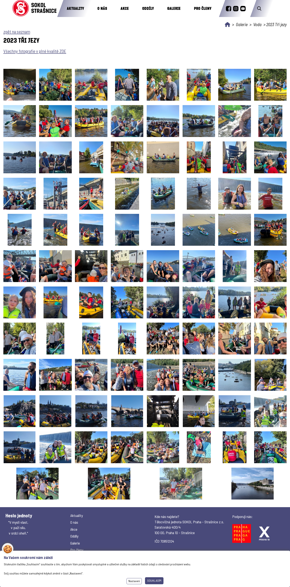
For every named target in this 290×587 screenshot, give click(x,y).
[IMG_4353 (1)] (270, 230)
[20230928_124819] (56, 194)
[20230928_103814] (127, 85)
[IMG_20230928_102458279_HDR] (235, 447)
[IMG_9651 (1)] (270, 338)
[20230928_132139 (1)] (20, 230)
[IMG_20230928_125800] (235, 411)
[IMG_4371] (91, 266)
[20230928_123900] (19, 194)
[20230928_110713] (19, 121)
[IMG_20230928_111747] (91, 411)
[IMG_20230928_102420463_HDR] (199, 447)
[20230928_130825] (199, 194)
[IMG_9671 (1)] (127, 375)
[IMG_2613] (234, 230)
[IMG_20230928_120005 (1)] (163, 411)
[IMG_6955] (19, 302)
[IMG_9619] (234, 302)
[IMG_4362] (55, 266)
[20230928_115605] (91, 157)
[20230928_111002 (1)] (199, 121)
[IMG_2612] (199, 230)
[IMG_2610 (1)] (163, 230)
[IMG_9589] (163, 302)
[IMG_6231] (235, 266)
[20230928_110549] (270, 85)
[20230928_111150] (234, 121)
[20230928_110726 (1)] (91, 121)
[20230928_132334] (91, 230)
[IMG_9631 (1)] (127, 338)
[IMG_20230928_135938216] (252, 484)
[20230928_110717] (55, 121)
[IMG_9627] (19, 338)
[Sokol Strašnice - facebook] (228, 8)
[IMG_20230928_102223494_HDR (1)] (127, 447)
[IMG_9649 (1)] (234, 338)
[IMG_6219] (199, 266)
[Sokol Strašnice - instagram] (235, 8)
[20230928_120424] (163, 157)
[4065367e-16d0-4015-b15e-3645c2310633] (19, 85)
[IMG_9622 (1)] (270, 302)
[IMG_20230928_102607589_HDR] (181, 484)
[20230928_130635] (163, 194)
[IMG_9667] (91, 375)
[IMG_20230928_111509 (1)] (55, 411)
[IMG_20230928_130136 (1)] (55, 447)
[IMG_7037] (56, 302)
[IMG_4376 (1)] (127, 266)
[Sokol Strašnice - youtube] (243, 8)
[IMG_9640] (163, 338)
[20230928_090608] (55, 85)
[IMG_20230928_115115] (127, 411)
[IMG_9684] (234, 375)
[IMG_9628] (55, 338)
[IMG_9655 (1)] (19, 375)
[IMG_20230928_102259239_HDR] (163, 447)
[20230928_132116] (270, 194)
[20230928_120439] (199, 157)
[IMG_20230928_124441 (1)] (199, 411)
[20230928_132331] (56, 230)
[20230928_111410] (270, 121)
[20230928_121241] (235, 157)
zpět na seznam (16, 31)
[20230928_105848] (199, 85)
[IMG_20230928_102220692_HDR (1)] (91, 447)
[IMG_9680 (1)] (199, 375)
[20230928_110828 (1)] (127, 121)
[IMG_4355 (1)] (19, 266)
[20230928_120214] (127, 157)
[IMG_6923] (270, 266)
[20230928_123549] (270, 157)
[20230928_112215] (55, 157)
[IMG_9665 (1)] (55, 375)
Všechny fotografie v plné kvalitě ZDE (34, 51)
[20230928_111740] (19, 157)
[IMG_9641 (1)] (199, 338)
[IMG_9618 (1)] (199, 302)
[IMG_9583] (127, 302)
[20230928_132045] (234, 194)
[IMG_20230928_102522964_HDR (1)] (270, 447)
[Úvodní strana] (227, 24)
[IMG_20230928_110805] (270, 375)
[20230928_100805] (91, 85)
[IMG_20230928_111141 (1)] (19, 411)
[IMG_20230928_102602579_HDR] (109, 484)
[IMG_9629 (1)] (91, 338)
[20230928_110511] (234, 85)
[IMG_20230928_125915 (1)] (19, 447)
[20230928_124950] (91, 194)
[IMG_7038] (91, 302)
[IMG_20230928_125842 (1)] (270, 411)
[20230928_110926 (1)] (163, 121)
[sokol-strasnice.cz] (34, 8)
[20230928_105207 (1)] (163, 85)
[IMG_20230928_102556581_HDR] (37, 484)
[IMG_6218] (163, 266)
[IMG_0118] (127, 230)
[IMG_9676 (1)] (163, 375)
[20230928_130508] (127, 194)
